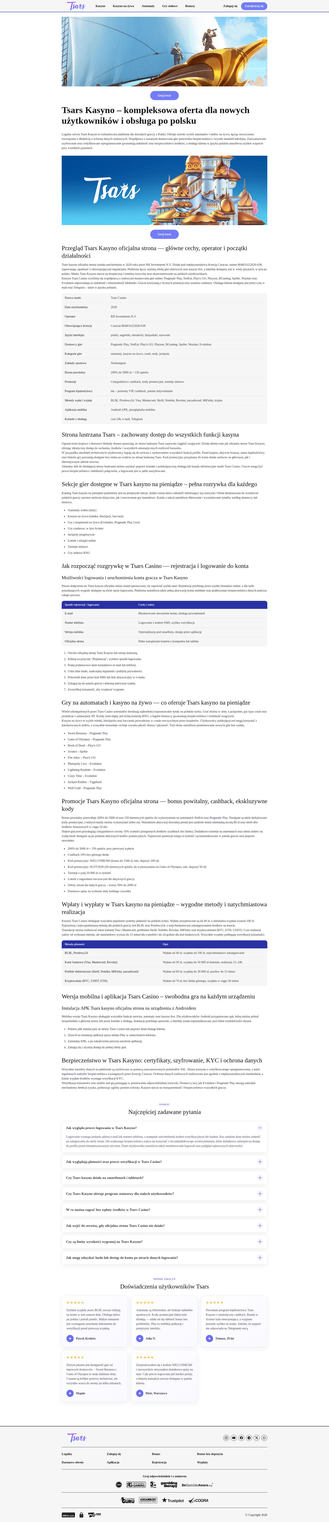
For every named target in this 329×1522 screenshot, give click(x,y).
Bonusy (190, 6)
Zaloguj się (114, 1454)
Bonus (156, 1454)
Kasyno (100, 6)
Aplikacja (113, 1462)
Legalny (67, 1454)
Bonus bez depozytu (210, 1454)
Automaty (148, 6)
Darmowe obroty (73, 1462)
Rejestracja (159, 1462)
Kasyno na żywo (123, 6)
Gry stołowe (170, 6)
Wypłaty (202, 1462)
